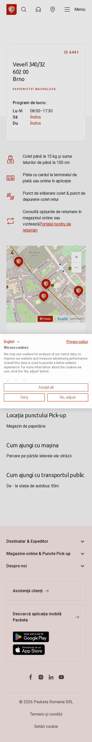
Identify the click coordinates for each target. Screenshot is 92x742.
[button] (12, 342)
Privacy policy (77, 341)
